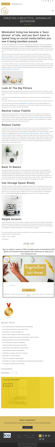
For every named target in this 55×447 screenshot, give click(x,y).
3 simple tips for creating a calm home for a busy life (14, 353)
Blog (33, 435)
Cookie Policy (30, 437)
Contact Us (5, 4)
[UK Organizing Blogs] (9, 310)
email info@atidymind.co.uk (16, 4)
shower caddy (5, 57)
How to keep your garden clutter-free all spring (13, 363)
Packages (8, 385)
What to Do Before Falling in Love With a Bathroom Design (16, 334)
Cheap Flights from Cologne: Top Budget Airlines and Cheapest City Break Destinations (22, 361)
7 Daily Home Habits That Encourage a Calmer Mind (14, 345)
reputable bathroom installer (26, 103)
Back (29, 24)
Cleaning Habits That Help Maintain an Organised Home (15, 347)
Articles (19, 437)
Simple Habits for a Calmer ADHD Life (11, 355)
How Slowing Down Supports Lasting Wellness (13, 350)
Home (25, 24)
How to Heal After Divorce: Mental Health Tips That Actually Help (17, 326)
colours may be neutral (36, 117)
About (26, 435)
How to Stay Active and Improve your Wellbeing (13, 342)
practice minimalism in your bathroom (11, 69)
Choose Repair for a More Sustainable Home (13, 332)
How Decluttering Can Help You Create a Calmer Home (15, 329)
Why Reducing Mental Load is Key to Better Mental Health (15, 340)
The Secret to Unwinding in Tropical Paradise (12, 358)
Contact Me (27, 427)
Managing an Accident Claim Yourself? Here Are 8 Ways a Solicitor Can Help (20, 337)
